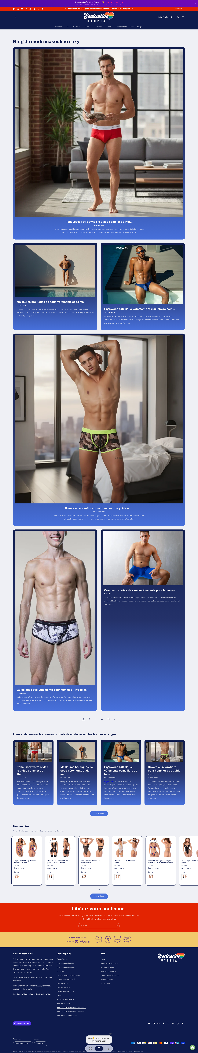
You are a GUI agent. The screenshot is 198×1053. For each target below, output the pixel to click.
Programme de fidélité (65, 999)
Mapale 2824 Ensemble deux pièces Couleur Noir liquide (58, 862)
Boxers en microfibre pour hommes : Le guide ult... (99, 508)
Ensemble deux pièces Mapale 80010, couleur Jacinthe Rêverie (160, 862)
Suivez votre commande (110, 963)
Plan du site (105, 983)
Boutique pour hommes (66, 963)
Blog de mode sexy (64, 1003)
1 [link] (83, 719)
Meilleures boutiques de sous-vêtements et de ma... (51, 302)
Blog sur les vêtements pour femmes (71, 1011)
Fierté (59, 995)
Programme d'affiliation (110, 975)
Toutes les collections (65, 991)
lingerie (50, 962)
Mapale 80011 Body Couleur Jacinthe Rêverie (25, 862)
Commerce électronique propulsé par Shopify (46, 1051)
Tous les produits (63, 987)
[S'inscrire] (117, 925)
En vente (60, 971)
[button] (15, 17)
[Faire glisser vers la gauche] (93, 889)
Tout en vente (62, 983)
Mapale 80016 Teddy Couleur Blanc (125, 862)
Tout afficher (99, 814)
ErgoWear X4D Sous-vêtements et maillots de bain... (139, 309)
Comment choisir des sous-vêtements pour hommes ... (141, 590)
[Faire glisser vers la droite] (104, 889)
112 (108, 719)
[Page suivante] (114, 719)
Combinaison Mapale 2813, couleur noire (91, 862)
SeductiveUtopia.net (24, 1051)
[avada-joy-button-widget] (192, 1047)
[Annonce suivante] (132, 9)
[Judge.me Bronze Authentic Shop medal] (117, 939)
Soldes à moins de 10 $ (66, 979)
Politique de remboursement (72, 1051)
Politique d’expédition (125, 1051)
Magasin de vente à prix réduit (68, 975)
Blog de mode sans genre (67, 1015)
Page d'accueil (62, 959)
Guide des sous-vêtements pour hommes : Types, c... (52, 689)
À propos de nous (107, 967)
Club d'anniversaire (108, 971)
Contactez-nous (107, 979)
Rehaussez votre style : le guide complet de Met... (99, 221)
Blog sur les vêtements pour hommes (71, 1007)
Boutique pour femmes (66, 967)
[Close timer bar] (195, 3)
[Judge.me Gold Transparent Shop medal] (98, 939)
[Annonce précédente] (65, 9)
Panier (103, 959)
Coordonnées (138, 1051)
